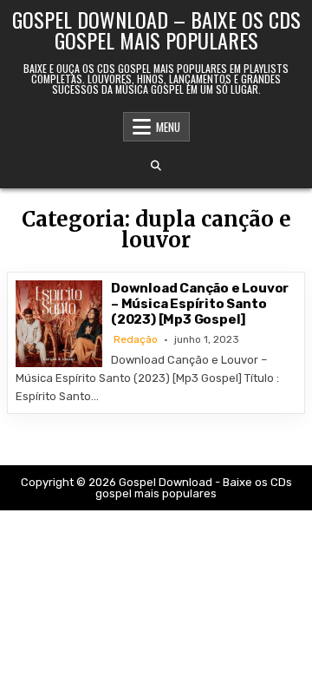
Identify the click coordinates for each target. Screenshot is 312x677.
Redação (136, 339)
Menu (168, 126)
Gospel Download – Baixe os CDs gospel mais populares (156, 29)
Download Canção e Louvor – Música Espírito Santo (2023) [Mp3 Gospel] (200, 303)
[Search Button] (156, 165)
